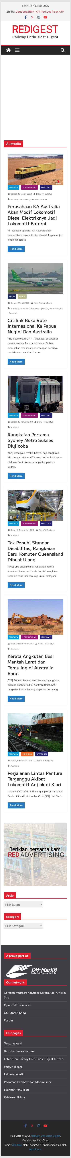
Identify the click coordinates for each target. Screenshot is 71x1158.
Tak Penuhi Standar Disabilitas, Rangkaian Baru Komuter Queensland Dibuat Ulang (35, 551)
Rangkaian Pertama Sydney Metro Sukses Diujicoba (30, 440)
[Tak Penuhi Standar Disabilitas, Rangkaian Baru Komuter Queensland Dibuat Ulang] (35, 505)
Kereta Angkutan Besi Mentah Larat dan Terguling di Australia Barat (31, 664)
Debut (22, 296)
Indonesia (27, 754)
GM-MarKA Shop (15, 1013)
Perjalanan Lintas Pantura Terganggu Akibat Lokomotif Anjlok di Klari (35, 778)
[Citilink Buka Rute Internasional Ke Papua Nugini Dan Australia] (35, 278)
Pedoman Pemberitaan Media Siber (28, 1082)
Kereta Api (46, 187)
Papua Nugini (56, 308)
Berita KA (13, 187)
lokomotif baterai (38, 199)
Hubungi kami (13, 1066)
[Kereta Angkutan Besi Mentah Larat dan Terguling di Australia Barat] (35, 617)
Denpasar (34, 308)
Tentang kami (13, 1043)
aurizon (14, 199)
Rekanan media (14, 1074)
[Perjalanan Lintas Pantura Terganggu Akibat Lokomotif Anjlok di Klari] (35, 732)
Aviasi (12, 296)
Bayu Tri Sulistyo (44, 193)
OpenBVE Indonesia (17, 1005)
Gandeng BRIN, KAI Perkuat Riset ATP (40, 11)
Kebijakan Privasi (15, 1097)
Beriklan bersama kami (19, 1051)
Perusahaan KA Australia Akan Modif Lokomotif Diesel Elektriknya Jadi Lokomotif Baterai (34, 215)
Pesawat (13, 313)
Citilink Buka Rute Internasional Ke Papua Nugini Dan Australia (32, 326)
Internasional (29, 187)
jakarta (44, 308)
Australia (24, 199)
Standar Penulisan (16, 1089)
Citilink (24, 308)
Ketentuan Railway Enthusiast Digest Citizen (33, 1059)
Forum (8, 1020)
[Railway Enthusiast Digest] (8, 50)
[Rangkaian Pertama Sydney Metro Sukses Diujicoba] (35, 394)
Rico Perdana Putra (43, 302)
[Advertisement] (35, 103)
